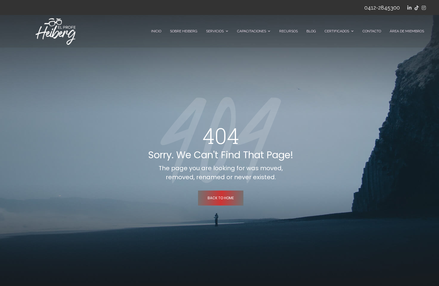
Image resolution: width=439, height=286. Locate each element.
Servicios (215, 31)
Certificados (337, 31)
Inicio (156, 31)
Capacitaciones (251, 31)
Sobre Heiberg (183, 31)
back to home (221, 197)
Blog (311, 31)
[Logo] (56, 31)
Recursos (288, 31)
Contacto (372, 31)
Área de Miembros (407, 31)
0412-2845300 (382, 7)
